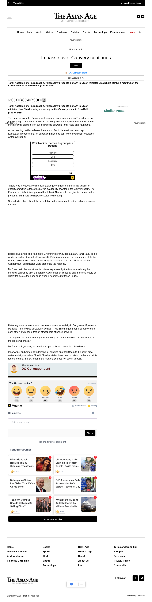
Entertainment (118, 32)
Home (20, 32)
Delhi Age (83, 547)
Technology (100, 32)
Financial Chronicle (18, 561)
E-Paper (118, 551)
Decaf (81, 556)
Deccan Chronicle (17, 551)
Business (62, 32)
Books (46, 547)
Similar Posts (114, 111)
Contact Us (120, 565)
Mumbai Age (85, 551)
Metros (49, 32)
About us (83, 561)
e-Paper (124, 3)
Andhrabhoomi (15, 556)
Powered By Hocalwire (136, 596)
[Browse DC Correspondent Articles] (14, 368)
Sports (86, 32)
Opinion (75, 32)
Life (80, 565)
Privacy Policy (122, 561)
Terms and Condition (125, 547)
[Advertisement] (52, 229)
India (30, 32)
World (39, 32)
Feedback (119, 556)
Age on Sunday (135, 3)
